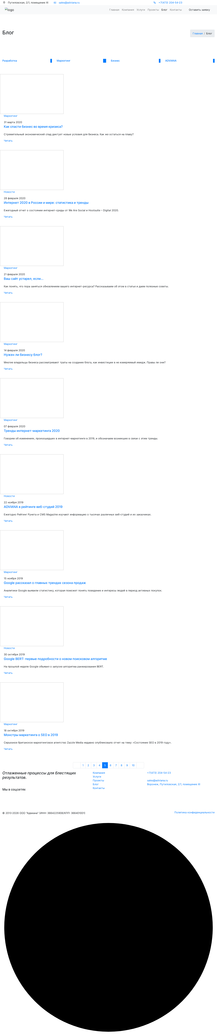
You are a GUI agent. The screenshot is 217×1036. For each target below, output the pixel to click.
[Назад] (77, 765)
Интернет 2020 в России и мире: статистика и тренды (46, 203)
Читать (8, 140)
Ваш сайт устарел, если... (24, 279)
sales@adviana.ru (68, 2)
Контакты (176, 9)
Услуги (97, 776)
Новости (9, 191)
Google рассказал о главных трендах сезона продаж (45, 583)
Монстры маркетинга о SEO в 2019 (31, 735)
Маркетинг (10, 115)
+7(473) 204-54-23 (170, 2)
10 (133, 765)
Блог (164, 9)
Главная (114, 9)
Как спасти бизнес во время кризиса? (33, 127)
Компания (128, 9)
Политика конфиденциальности (194, 812)
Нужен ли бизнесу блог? (23, 355)
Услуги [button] (141, 9)
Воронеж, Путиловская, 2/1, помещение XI (173, 784)
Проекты (153, 9)
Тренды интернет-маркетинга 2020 (32, 431)
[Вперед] (140, 765)
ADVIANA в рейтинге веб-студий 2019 (33, 507)
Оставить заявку (199, 9)
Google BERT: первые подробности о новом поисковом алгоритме (55, 659)
